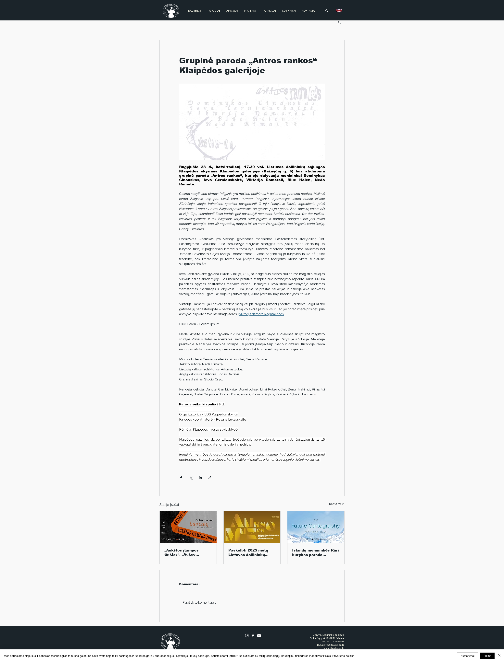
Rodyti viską (337, 503)
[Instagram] (247, 635)
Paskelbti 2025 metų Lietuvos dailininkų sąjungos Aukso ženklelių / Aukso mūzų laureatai (250, 552)
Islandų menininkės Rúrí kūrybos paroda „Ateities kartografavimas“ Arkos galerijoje (315, 552)
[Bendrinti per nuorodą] (210, 478)
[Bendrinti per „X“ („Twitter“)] (191, 478)
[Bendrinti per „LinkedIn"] (200, 478)
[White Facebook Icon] (253, 635)
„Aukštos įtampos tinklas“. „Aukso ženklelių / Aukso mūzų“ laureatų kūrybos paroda (187, 552)
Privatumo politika (343, 656)
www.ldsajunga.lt (333, 648)
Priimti (487, 656)
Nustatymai (467, 656)
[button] (339, 22)
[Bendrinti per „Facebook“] (181, 478)
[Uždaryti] (499, 656)
